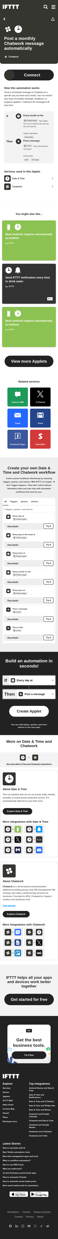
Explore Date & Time (17, 811)
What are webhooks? (12, 1169)
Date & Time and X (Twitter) (41, 1101)
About (40, 1217)
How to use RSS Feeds (13, 1165)
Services (7, 1088)
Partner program (42, 1212)
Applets (6, 1096)
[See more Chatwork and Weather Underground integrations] (34, 953)
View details (12, 526)
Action (18, 612)
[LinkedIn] (16, 1226)
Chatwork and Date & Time (41, 1121)
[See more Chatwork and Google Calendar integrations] (13, 932)
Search (6, 1113)
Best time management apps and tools (20, 1156)
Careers (26, 1212)
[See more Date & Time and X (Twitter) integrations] (13, 839)
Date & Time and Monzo (40, 1110)
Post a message (31, 141)
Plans (5, 1117)
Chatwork (8, 886)
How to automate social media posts (19, 1181)
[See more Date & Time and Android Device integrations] (13, 829)
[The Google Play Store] (39, 1195)
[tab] (5, 502)
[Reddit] (47, 1226)
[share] (53, 19)
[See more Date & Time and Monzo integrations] (13, 850)
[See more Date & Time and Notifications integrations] (34, 829)
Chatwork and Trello (38, 1136)
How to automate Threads (14, 1177)
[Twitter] (35, 1226)
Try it (48, 526)
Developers (13, 1212)
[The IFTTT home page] (11, 6)
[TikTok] (41, 1226)
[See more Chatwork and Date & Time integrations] (34, 932)
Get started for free (29, 999)
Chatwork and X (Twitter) (40, 1131)
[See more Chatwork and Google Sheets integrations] (13, 942)
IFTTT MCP (8, 1101)
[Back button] (5, 19)
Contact (19, 1217)
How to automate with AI (14, 1148)
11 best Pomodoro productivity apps (19, 1173)
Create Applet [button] (29, 711)
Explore (8, 1083)
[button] (53, 7)
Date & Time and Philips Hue (42, 1106)
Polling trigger (21, 519)
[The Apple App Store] (19, 1195)
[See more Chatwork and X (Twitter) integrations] (34, 942)
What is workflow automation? (17, 1160)
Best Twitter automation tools (16, 1152)
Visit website (9, 906)
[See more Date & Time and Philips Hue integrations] (34, 839)
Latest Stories (12, 1143)
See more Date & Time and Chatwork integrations (29, 764)
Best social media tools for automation (20, 1185)
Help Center (8, 1105)
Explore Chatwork (16, 914)
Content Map (9, 1109)
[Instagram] (22, 1226)
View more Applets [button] (29, 361)
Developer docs (10, 1121)
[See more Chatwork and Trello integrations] (13, 953)
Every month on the (33, 115)
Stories (6, 1092)
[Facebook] (10, 1226)
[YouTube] (29, 1226)
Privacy (30, 1217)
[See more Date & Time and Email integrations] (34, 850)
